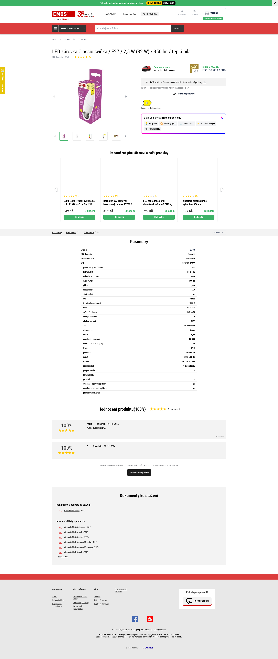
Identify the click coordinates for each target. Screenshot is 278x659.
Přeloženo (220, 436)
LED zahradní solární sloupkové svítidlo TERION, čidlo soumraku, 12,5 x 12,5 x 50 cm (158, 202)
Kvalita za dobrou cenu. (96, 428)
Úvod (54, 39)
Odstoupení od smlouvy (121, 590)
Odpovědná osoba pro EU (179, 88)
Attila (103, 424)
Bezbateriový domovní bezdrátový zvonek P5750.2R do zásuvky (118, 202)
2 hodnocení (174, 409)
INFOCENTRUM (151, 14)
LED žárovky (82, 39)
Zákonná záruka (100, 600)
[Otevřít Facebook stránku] (134, 618)
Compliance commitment (57, 605)
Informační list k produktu (151, 108)
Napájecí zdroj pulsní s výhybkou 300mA (195, 202)
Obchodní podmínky (81, 602)
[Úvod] (74, 15)
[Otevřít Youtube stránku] (149, 618)
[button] (69, 28)
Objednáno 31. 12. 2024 (104, 446)
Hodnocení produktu (116, 409)
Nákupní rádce (58, 600)
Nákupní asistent (171, 117)
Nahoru (217, 232)
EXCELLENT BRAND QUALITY (214, 70)
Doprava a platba (129, 14)
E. (101, 446)
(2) (72, 232)
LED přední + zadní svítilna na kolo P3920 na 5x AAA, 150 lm (79, 202)
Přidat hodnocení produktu (139, 472)
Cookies (97, 596)
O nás (54, 596)
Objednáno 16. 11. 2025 (107, 424)
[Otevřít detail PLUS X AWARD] (195, 68)
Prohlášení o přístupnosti (78, 607)
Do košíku (79, 217)
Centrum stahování (101, 604)
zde (204, 82)
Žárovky (66, 39)
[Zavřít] (275, 3)
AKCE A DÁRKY (111, 14)
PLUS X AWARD (210, 67)
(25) (91, 232)
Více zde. (175, 465)
